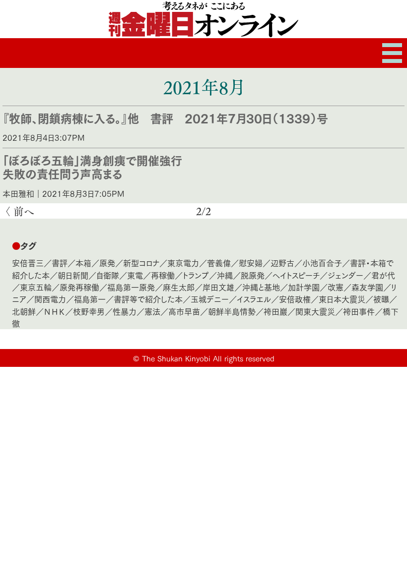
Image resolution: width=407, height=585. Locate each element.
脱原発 (253, 275)
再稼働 (163, 275)
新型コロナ (141, 262)
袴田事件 (359, 311)
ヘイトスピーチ (296, 275)
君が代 (383, 275)
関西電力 (50, 298)
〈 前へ (19, 211)
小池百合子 (322, 262)
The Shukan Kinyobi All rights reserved (208, 358)
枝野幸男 (89, 311)
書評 (60, 262)
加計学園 (304, 287)
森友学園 (367, 287)
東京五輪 (36, 287)
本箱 (83, 262)
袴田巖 (275, 311)
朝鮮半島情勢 (232, 311)
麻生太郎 (179, 287)
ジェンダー (345, 275)
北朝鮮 (24, 311)
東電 (135, 275)
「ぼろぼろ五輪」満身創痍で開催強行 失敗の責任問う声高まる (98, 166)
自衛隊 (107, 275)
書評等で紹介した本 (148, 298)
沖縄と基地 (261, 287)
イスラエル (254, 298)
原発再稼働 (79, 287)
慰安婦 (251, 262)
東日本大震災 (342, 298)
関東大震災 (315, 311)
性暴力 (124, 311)
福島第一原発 (131, 287)
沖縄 (225, 275)
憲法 (152, 311)
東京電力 (183, 262)
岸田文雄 (218, 287)
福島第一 (90, 298)
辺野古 (282, 262)
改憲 (335, 287)
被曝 (381, 298)
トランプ (196, 275)
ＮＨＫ (54, 311)
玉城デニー (210, 298)
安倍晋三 (28, 262)
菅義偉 (219, 262)
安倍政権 (295, 298)
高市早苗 (184, 311)
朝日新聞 (73, 275)
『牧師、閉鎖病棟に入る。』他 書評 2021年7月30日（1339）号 (165, 117)
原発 (107, 262)
